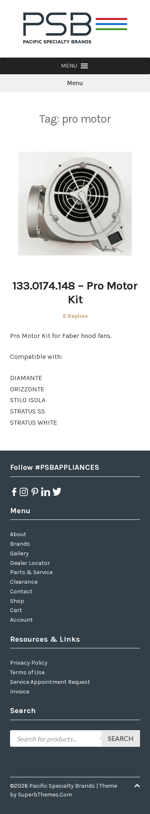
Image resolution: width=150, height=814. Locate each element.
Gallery (19, 553)
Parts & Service (31, 572)
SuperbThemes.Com (45, 794)
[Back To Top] (137, 785)
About (18, 534)
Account (21, 619)
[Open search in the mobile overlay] (75, 738)
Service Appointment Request (50, 681)
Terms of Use (27, 672)
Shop (17, 601)
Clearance (24, 581)
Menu (75, 83)
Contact (21, 591)
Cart (16, 610)
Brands (20, 543)
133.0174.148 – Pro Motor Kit (75, 293)
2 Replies (75, 316)
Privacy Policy (29, 662)
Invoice (19, 691)
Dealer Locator (30, 563)
